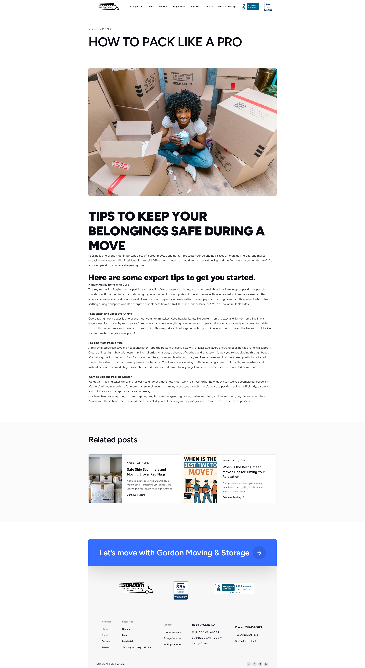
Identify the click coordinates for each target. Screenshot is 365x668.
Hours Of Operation (203, 624)
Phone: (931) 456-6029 (248, 627)
